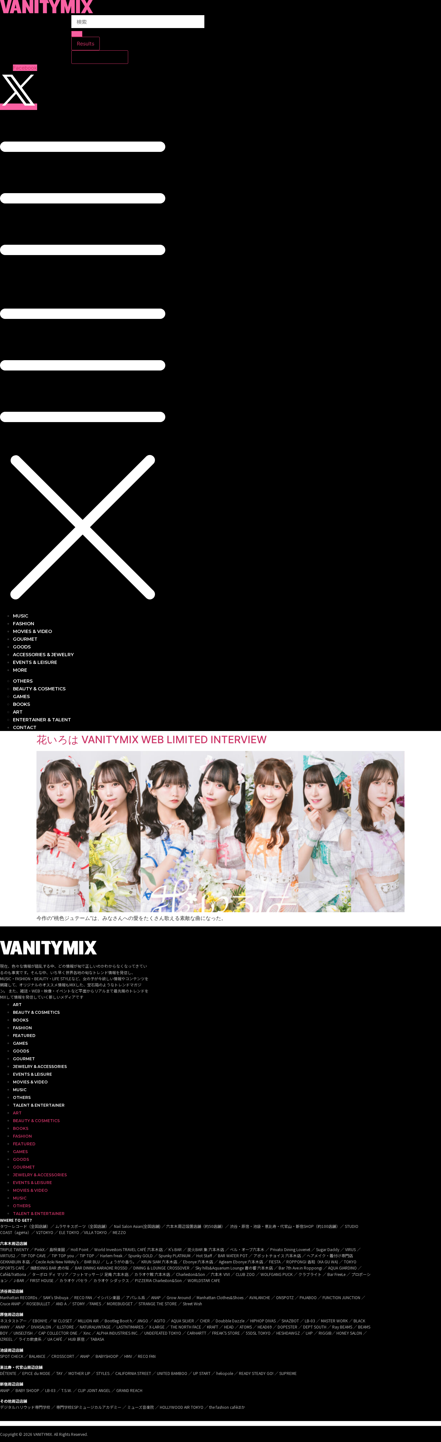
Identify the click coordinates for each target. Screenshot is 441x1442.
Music (19, 1089)
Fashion (22, 1027)
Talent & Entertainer (39, 1105)
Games (20, 1043)
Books (20, 1020)
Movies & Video (30, 1082)
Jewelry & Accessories (40, 1066)
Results (85, 43)
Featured (24, 1035)
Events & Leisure (32, 1074)
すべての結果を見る (100, 57)
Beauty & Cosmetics (36, 1012)
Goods (21, 1051)
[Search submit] (76, 34)
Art (17, 1004)
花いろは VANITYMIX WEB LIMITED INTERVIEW (151, 739)
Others (22, 1097)
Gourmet (24, 1058)
